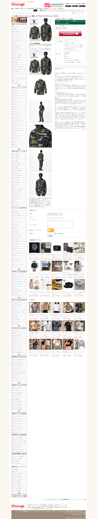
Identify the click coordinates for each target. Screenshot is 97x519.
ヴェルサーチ (16, 259)
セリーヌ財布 (16, 156)
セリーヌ (15, 97)
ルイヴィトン (52, 10)
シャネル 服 (15, 240)
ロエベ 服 (15, 231)
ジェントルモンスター (18, 451)
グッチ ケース (16, 380)
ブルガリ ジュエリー (17, 278)
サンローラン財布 (17, 170)
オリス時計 (15, 83)
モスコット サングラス (18, 449)
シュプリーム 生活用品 (18, 456)
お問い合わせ (61, 8)
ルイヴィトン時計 (17, 54)
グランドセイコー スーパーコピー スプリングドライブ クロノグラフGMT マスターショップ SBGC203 (34, 275)
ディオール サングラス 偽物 (19, 442)
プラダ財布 (15, 160)
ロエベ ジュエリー (17, 285)
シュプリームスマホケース (19, 373)
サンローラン (16, 118)
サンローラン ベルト (17, 349)
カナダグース (16, 222)
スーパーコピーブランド (39, 45)
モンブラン (15, 184)
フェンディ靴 (16, 321)
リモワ (14, 146)
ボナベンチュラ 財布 (17, 189)
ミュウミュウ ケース (17, 361)
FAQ (55, 8)
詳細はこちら (81, 103)
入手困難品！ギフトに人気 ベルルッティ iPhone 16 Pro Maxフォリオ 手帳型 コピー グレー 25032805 (68, 257)
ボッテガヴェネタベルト (18, 352)
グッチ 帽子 (15, 390)
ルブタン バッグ (16, 127)
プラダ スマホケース (17, 363)
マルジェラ (15, 292)
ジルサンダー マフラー (18, 416)
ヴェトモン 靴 (16, 319)
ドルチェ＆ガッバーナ (18, 130)
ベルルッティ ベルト (17, 335)
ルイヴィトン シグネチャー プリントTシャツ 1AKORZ (68, 334)
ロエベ (14, 104)
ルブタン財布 (16, 165)
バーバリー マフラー (17, 418)
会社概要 (17, 8)
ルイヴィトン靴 (16, 302)
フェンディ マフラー (17, 427)
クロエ (14, 111)
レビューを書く (73, 25)
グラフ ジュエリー (17, 295)
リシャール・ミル (17, 33)
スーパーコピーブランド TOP (17, 13)
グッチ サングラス (17, 444)
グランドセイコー (17, 35)
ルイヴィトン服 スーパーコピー (71, 39)
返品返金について (48, 8)
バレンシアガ (16, 101)
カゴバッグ (15, 471)
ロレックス (76, 10)
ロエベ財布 (15, 158)
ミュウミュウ (16, 134)
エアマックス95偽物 (17, 473)
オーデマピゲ (16, 31)
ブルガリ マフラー (17, 430)
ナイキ (14, 186)
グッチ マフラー (16, 425)
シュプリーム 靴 (16, 304)
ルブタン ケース (16, 378)
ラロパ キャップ (16, 397)
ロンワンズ (15, 288)
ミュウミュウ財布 (17, 175)
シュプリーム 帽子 (17, 408)
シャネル (71, 10)
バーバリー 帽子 (16, 406)
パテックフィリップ (17, 40)
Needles (15, 255)
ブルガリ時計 (16, 71)
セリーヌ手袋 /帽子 (17, 401)
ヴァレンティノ (16, 250)
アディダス (15, 307)
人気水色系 (15, 469)
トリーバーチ (16, 137)
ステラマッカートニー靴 (18, 311)
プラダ (14, 109)
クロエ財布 (15, 167)
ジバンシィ (15, 262)
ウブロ (14, 28)
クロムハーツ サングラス (18, 439)
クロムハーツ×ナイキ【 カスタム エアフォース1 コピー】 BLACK (68, 293)
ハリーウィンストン (17, 73)
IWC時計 (15, 61)
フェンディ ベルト (17, 345)
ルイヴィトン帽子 (17, 387)
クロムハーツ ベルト (17, 333)
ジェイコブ (15, 64)
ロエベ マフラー (16, 423)
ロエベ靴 (15, 314)
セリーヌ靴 (15, 323)
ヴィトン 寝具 (16, 463)
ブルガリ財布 (16, 182)
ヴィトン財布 (16, 153)
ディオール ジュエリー (18, 276)
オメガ (65, 10)
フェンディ (15, 123)
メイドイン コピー (17, 485)
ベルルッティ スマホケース (19, 371)
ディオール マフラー (17, 420)
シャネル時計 (16, 47)
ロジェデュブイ (16, 38)
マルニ (14, 144)
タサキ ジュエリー (17, 290)
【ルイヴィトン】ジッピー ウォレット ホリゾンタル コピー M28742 (46, 274)
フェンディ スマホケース (18, 359)
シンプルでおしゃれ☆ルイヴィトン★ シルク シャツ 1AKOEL (46, 334)
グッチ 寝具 (15, 461)
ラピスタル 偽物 (16, 476)
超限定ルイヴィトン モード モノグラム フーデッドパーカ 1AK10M (46, 316)
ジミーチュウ (16, 179)
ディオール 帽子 (16, 394)
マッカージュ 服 (16, 236)
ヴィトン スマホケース (18, 366)
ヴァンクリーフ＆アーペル (19, 68)
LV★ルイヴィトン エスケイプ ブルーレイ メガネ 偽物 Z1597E (56, 293)
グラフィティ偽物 (17, 488)
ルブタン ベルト (16, 342)
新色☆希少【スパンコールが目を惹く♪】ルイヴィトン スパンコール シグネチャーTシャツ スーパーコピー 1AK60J (68, 354)
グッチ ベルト (16, 330)
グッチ (14, 99)
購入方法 (23, 8)
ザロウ (14, 142)
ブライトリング (16, 50)
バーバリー (15, 139)
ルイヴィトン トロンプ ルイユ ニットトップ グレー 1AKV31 (79, 316)
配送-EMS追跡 (38, 8)
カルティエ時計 (16, 57)
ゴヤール (15, 132)
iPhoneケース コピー (17, 478)
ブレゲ (14, 76)
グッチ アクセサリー (17, 283)
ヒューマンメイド (17, 243)
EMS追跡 (51, 504)
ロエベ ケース (16, 375)
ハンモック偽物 (16, 483)
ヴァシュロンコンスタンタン (19, 78)
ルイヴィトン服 (16, 215)
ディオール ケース (17, 368)
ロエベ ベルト (16, 340)
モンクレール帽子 (17, 404)
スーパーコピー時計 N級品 (66, 513)
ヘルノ (14, 257)
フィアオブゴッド (17, 233)
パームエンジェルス (17, 264)
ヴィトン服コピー (17, 480)
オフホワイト (16, 248)
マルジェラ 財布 (16, 163)
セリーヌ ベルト (16, 347)
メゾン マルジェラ (17, 116)
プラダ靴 (15, 316)
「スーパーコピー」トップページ (77, 499)
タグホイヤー (16, 59)
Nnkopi (75, 518)
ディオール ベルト (17, 337)
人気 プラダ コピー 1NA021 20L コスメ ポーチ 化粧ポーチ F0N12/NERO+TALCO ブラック (57, 257)
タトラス (15, 210)
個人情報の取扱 (30, 8)
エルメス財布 (60, 10)
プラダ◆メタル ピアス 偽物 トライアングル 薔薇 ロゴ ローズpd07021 (79, 274)
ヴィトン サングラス (17, 437)
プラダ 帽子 (15, 399)
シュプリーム (16, 226)
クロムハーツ (16, 106)
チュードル (15, 80)
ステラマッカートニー (18, 120)
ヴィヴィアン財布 (17, 191)
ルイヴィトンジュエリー (18, 274)
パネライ (15, 52)
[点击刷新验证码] (59, 233)
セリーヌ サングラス (17, 446)
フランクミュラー (17, 45)
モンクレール (16, 212)
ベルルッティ (16, 125)
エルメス (15, 92)
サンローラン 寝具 (17, 458)
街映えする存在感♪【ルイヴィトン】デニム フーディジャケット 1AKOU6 (57, 334)
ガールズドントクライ (18, 252)
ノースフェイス (16, 217)
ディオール (15, 94)
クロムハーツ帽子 (17, 392)
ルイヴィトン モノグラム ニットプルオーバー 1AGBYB (68, 316)
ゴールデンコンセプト (18, 66)
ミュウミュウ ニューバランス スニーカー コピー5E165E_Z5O (57, 274)
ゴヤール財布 (16, 177)
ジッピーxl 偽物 (16, 490)
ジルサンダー (16, 238)
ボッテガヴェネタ (17, 113)
